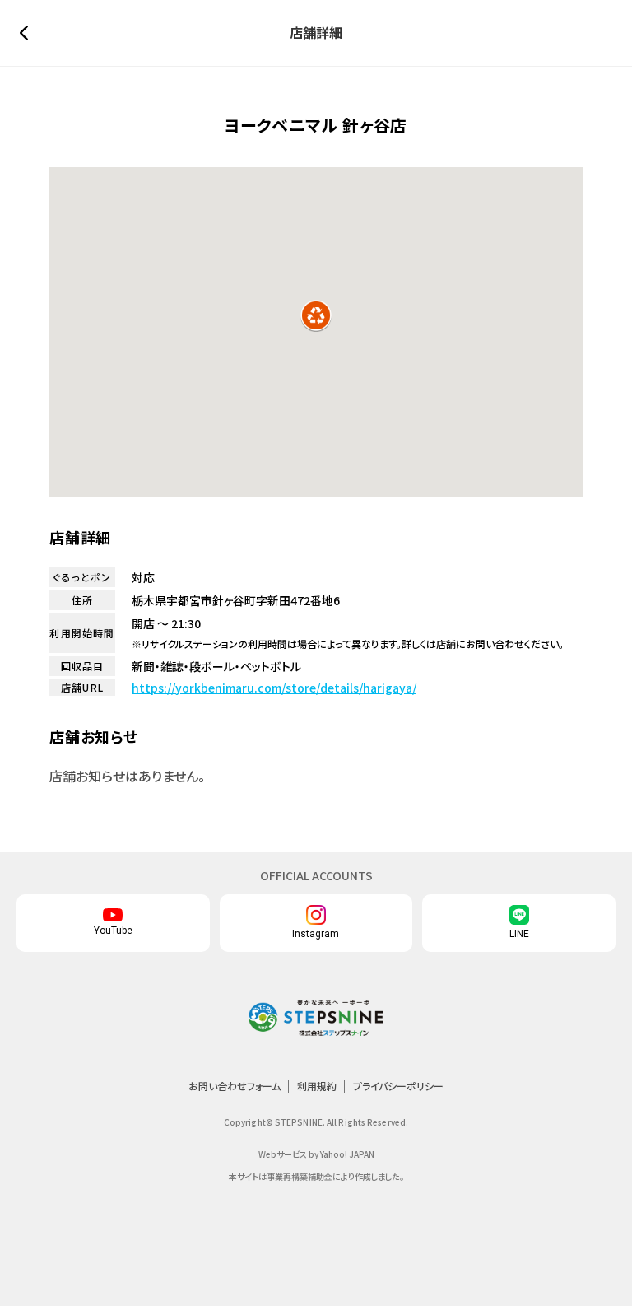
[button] (316, 315)
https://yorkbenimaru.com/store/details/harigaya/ (274, 687)
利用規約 (317, 1086)
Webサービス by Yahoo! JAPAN (316, 1154)
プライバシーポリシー (398, 1086)
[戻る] (28, 33)
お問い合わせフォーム (234, 1086)
